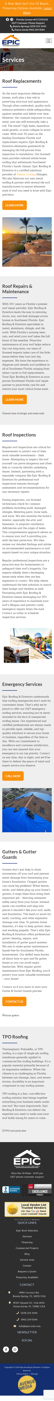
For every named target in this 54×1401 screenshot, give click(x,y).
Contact (27, 1266)
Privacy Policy (22, 1373)
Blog (27, 1254)
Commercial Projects (27, 1248)
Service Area (27, 1260)
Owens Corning (26, 174)
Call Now (13, 776)
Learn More (15, 205)
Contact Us (14, 1001)
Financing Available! (27, 1277)
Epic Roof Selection (27, 1231)
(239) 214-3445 (38, 26)
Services (27, 1236)
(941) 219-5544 (37, 30)
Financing (27, 1242)
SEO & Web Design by (27, 1219)
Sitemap (34, 1373)
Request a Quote (27, 1272)
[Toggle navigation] (49, 41)
